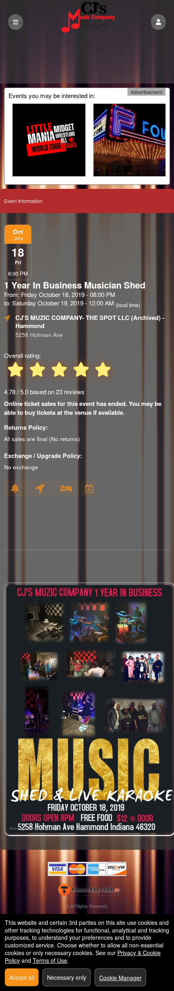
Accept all (21, 977)
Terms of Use (50, 960)
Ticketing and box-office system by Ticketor (88, 891)
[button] (158, 22)
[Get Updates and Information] (15, 489)
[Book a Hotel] (66, 489)
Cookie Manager (120, 978)
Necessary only (66, 977)
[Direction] (40, 489)
